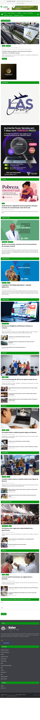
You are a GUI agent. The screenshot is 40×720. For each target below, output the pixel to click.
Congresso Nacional (4, 656)
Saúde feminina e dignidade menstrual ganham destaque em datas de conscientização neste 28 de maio (19, 206)
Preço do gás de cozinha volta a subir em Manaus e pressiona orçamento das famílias (22, 496)
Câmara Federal (3, 661)
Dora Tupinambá (5, 47)
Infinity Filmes (3, 688)
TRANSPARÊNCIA (8, 45)
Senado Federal (3, 658)
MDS (17, 49)
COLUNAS (10, 15)
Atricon (7, 49)
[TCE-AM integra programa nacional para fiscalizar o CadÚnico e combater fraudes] (20, 33)
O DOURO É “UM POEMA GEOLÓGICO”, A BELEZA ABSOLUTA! (16, 286)
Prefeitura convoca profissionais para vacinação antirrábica (19, 441)
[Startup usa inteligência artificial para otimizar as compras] (20, 312)
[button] (1, 6)
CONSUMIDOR (4, 476)
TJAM (2, 667)
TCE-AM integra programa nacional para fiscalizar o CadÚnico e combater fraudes (17, 52)
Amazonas (4, 49)
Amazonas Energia (4, 676)
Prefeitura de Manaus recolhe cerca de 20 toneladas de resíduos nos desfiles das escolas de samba (22, 400)
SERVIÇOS (7, 377)
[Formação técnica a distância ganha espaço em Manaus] (20, 418)
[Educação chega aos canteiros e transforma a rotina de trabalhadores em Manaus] (4, 447)
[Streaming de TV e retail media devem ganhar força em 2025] (4, 337)
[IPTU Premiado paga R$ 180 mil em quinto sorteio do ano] (20, 365)
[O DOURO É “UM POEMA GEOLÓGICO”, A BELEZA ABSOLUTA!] (20, 271)
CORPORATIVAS (16, 15)
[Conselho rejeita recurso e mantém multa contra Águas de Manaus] (20, 465)
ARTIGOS (3, 203)
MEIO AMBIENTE (30, 13)
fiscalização (14, 49)
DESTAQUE (3, 45)
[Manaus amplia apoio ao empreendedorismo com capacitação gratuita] (4, 539)
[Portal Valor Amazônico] (2, 14)
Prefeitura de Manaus (5, 649)
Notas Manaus (3, 672)
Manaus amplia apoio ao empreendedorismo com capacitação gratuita (21, 539)
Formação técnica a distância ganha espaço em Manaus (19, 432)
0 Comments (18, 47)
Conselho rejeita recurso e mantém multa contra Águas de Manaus (20, 480)
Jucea (2, 674)
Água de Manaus (4, 678)
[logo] (10, 626)
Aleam (2, 663)
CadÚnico (10, 49)
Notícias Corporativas (5, 323)
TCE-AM (25, 49)
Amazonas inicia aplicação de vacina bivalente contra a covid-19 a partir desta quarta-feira (22, 593)
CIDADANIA (6, 15)
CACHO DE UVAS (4, 282)
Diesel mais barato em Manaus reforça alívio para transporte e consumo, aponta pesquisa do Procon (22, 490)
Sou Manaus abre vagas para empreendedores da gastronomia (17, 529)
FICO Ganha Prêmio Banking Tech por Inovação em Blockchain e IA (14, 347)
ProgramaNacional (21, 49)
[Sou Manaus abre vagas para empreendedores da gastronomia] (20, 514)
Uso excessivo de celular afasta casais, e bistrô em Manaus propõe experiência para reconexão (22, 394)
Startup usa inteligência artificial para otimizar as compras (17, 327)
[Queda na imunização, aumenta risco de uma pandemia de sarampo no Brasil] (20, 230)
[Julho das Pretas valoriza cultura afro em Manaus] (4, 545)
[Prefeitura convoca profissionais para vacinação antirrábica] (4, 442)
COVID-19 (5, 13)
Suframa (2, 654)
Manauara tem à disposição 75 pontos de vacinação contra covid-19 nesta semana (23, 587)
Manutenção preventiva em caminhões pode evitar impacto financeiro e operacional (21, 342)
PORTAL (21, 15)
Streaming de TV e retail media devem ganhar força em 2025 (19, 336)
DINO (10, 329)
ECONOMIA (19, 13)
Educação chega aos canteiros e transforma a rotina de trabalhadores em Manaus (23, 446)
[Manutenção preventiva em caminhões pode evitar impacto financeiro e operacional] (4, 343)
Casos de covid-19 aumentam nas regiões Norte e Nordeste (17, 578)
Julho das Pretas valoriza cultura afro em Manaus (17, 544)
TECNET (2, 686)
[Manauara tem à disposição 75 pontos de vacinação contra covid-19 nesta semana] (4, 588)
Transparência (29, 49)
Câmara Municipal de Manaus (6, 665)
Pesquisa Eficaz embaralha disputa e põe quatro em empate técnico (26, 2)
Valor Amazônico (12, 209)
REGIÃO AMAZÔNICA (11, 13)
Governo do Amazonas (5, 652)
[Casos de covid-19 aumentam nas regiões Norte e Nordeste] (20, 563)
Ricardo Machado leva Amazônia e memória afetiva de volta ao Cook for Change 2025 (22, 388)
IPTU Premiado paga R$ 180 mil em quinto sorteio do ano (19, 379)
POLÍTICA (24, 13)
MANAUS (3, 377)
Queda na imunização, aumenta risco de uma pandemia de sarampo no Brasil (19, 245)
